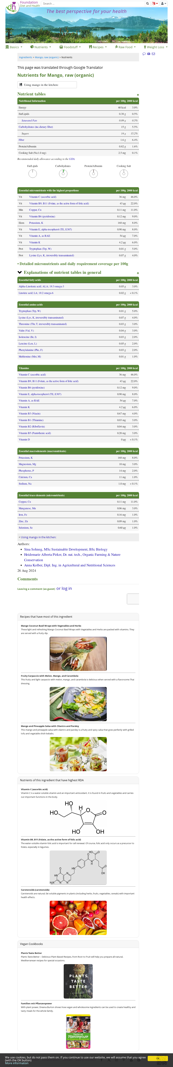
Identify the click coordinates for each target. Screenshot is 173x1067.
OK (157, 1058)
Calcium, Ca (25, 477)
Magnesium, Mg (27, 464)
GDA (72, 159)
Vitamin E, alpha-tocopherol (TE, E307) (50, 229)
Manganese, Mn (27, 508)
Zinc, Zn (23, 521)
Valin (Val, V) (26, 330)
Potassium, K (36, 222)
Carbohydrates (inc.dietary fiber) (36, 126)
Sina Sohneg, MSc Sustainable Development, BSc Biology (66, 549)
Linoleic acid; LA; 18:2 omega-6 (36, 293)
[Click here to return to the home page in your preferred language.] (12, 13)
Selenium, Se (26, 527)
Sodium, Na (25, 483)
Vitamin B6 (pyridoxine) (42, 216)
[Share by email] (153, 53)
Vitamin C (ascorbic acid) (42, 196)
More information (16, 1063)
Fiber (21, 139)
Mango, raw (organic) (47, 57)
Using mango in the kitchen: (38, 537)
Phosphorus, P (26, 470)
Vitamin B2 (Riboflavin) (32, 426)
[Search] (147, 4)
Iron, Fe (23, 514)
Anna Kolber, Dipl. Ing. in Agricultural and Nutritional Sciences (69, 565)
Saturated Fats (29, 120)
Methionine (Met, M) (30, 356)
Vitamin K (34, 242)
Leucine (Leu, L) (28, 343)
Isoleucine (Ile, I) (28, 337)
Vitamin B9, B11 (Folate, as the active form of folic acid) (59, 203)
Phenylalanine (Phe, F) (31, 350)
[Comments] (144, 53)
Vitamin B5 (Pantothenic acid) (35, 433)
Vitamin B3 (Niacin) (30, 413)
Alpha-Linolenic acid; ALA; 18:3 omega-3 (41, 286)
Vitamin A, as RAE (39, 235)
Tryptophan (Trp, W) (40, 248)
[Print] (148, 53)
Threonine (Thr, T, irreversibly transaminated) (43, 324)
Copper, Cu (35, 209)
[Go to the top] (138, 95)
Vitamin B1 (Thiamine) (31, 420)
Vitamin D (24, 439)
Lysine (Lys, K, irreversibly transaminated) (51, 255)
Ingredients (25, 57)
